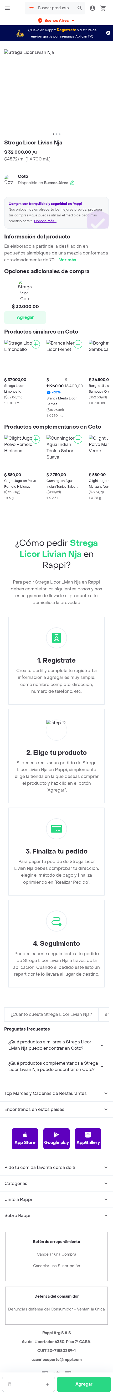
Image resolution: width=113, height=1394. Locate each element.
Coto (23, 176)
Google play (56, 1142)
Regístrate (66, 30)
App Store (24, 1142)
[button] (56, 20)
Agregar (25, 317)
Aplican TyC (84, 36)
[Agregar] (36, 344)
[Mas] (47, 1384)
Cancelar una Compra (56, 1254)
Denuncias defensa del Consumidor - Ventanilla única (56, 1309)
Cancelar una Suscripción (56, 1265)
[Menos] (9, 1384)
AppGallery (88, 1142)
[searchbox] (55, 8)
